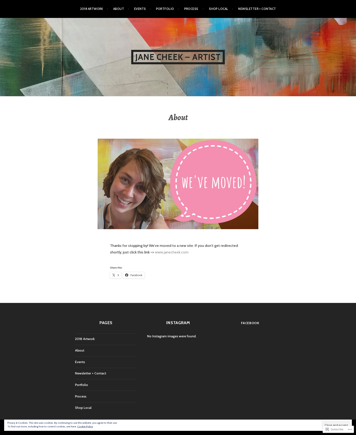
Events (140, 9)
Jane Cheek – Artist (178, 57)
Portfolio (165, 9)
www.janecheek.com (172, 252)
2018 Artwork (91, 9)
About (118, 9)
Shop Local (218, 9)
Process (191, 9)
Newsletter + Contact (257, 9)
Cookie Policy (85, 426)
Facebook (250, 323)
